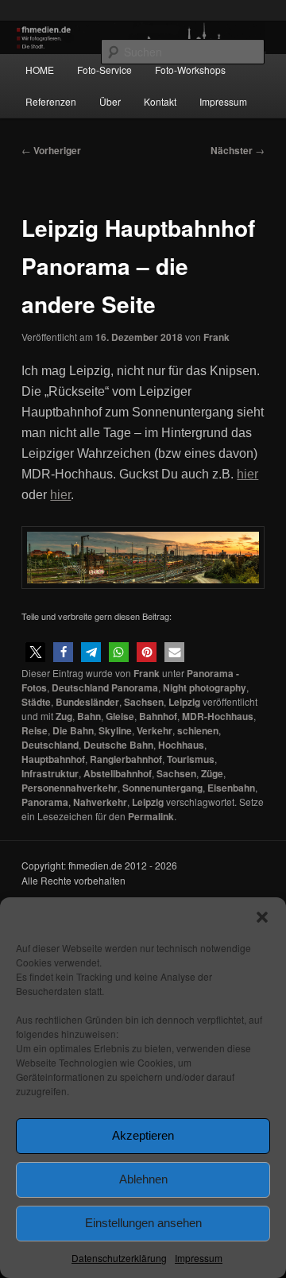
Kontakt (160, 101)
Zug (64, 716)
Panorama (44, 802)
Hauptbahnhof (53, 759)
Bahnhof (158, 716)
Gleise (120, 716)
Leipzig (184, 702)
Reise (34, 730)
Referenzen (50, 101)
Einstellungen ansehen (143, 1223)
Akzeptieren (143, 1135)
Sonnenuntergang (162, 787)
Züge (212, 773)
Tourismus (190, 759)
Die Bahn (73, 730)
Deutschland (50, 745)
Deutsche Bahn (118, 745)
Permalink (151, 816)
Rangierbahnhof (126, 759)
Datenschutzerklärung (119, 1257)
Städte (36, 702)
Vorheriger (51, 150)
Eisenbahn (231, 787)
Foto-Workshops (190, 69)
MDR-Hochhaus (217, 716)
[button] (262, 917)
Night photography (204, 687)
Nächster (238, 150)
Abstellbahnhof (117, 773)
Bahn (89, 716)
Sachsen (144, 702)
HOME (39, 69)
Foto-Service (104, 69)
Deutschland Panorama (105, 687)
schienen (197, 730)
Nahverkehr (100, 802)
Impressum (198, 1257)
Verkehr (154, 730)
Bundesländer (87, 702)
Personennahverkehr (69, 787)
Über (110, 101)
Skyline (115, 730)
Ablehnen (143, 1179)
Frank (216, 337)
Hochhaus (181, 745)
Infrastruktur (50, 773)
